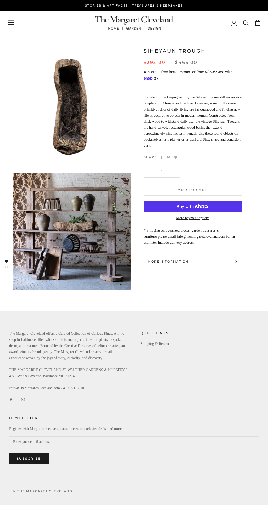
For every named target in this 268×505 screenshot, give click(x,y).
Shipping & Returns (155, 344)
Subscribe (29, 459)
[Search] (246, 22)
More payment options (192, 218)
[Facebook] (161, 157)
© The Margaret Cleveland (42, 491)
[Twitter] (168, 157)
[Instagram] (23, 399)
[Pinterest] (175, 157)
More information (168, 261)
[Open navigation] (11, 22)
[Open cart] (257, 23)
